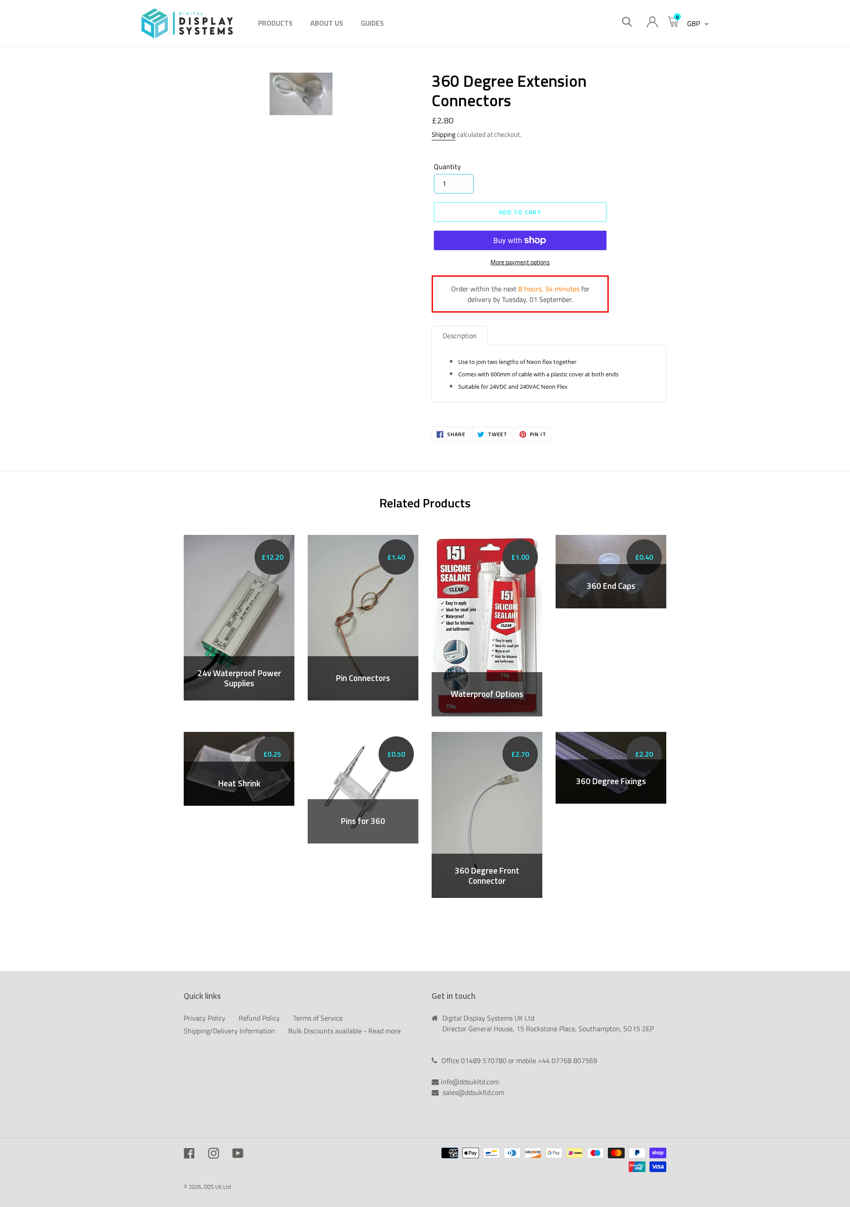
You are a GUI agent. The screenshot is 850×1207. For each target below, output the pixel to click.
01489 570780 (484, 1060)
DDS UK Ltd (217, 1186)
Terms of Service (318, 1018)
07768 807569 (574, 1060)
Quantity (447, 166)
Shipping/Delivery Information (229, 1030)
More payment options (520, 262)
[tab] (460, 335)
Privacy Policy (204, 1018)
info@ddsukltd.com (470, 1081)
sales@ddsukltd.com (473, 1092)
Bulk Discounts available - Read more (344, 1030)
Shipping (444, 134)
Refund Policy (259, 1018)
